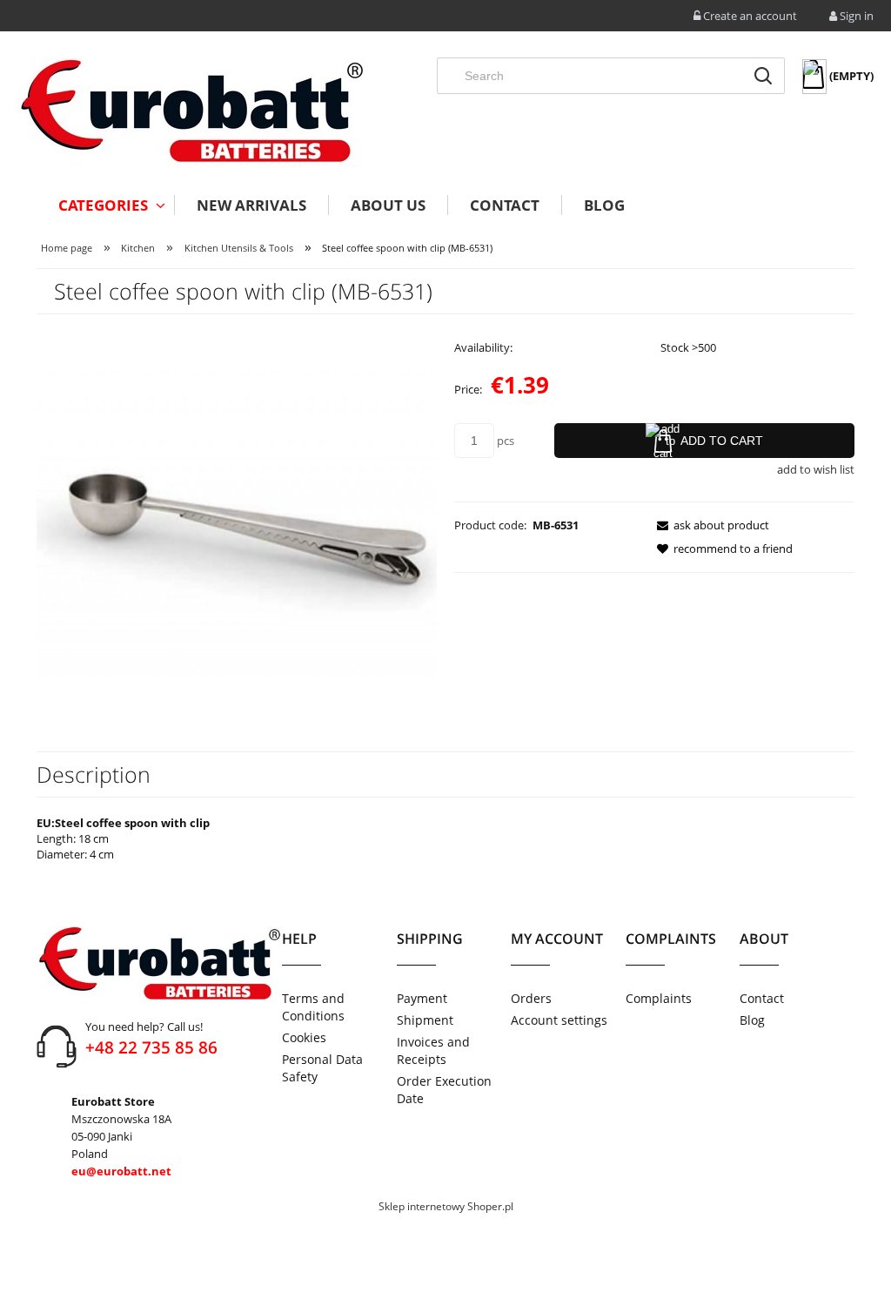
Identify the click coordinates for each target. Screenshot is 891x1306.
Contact (762, 998)
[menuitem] (105, 205)
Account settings (559, 1020)
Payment (422, 998)
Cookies (304, 1037)
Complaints (659, 998)
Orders (531, 998)
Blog (752, 1020)
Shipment (425, 1020)
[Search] (763, 75)
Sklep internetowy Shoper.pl (446, 1206)
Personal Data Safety (322, 1068)
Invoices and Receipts (433, 1050)
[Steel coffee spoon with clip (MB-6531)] (237, 521)
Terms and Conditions (313, 1007)
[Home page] (191, 111)
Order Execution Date (444, 1090)
